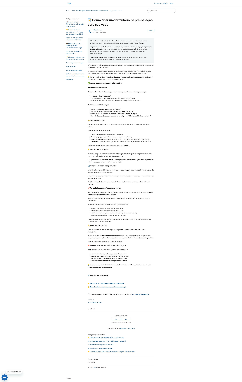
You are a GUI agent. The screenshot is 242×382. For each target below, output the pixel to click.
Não (126, 319)
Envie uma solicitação (127, 328)
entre (95, 367)
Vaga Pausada (70, 66)
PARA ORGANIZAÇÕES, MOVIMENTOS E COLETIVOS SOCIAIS (90, 11)
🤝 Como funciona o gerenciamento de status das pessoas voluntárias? (74, 32)
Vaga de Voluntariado (116, 11)
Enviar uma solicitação (161, 3)
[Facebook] (88, 308)
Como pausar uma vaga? (74, 70)
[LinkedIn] (94, 308)
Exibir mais (69, 79)
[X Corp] (91, 308)
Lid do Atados (97, 30)
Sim (116, 319)
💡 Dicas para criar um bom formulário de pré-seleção (75, 58)
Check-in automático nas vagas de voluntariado (74, 39)
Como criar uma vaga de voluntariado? (74, 52)
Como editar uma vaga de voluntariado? (101, 345)
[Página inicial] (69, 3)
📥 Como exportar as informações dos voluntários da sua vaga (74, 46)
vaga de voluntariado (95, 302)
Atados (68, 11)
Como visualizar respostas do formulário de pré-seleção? (107, 341)
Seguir (150, 30)
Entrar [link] (172, 3)
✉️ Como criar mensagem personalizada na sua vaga (75, 75)
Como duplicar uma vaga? (74, 63)
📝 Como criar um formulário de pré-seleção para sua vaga (75, 24)
